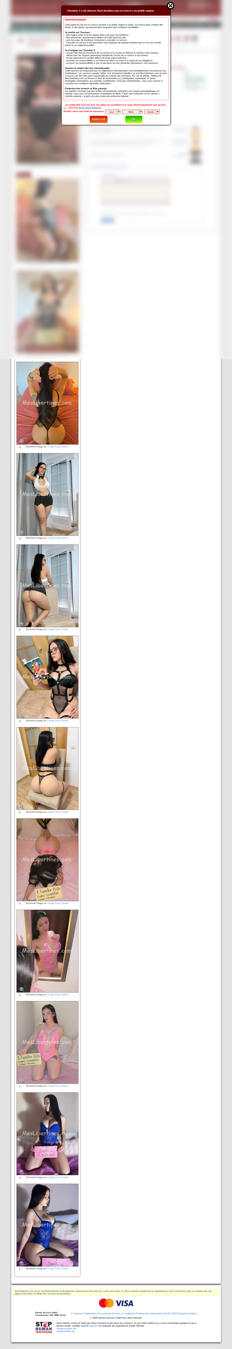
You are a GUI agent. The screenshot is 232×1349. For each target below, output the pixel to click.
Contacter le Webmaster (84, 1313)
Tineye (58, 446)
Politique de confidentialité (149, 1313)
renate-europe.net (66, 1328)
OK (134, 119)
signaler (93, 1325)
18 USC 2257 (170, 1313)
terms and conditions (90, 107)
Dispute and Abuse (188, 1313)
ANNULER (98, 119)
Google (50, 446)
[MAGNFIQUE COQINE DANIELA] (47, 444)
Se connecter (104, 1313)
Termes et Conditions (123, 1313)
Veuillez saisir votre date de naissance (83, 111)
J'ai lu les (84, 107)
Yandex (65, 446)
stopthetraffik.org (66, 1331)
